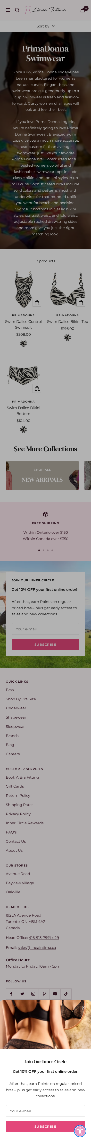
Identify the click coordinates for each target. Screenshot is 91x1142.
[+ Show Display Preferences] (80, 1131)
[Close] (83, 1008)
